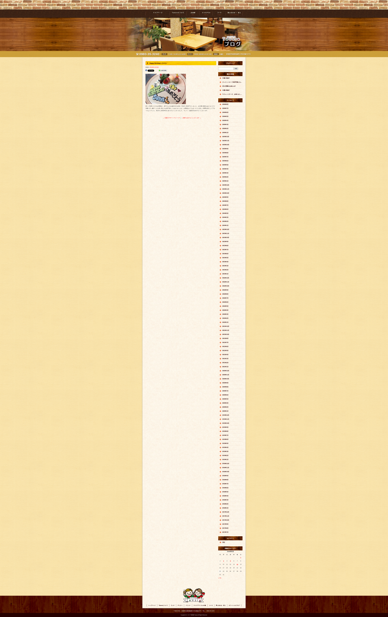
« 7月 (219, 578)
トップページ (158, 14)
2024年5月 (225, 213)
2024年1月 (225, 225)
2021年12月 (225, 326)
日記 (223, 542)
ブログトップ (230, 63)
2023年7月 (225, 249)
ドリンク (188, 605)
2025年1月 (225, 181)
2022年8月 (225, 294)
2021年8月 (225, 338)
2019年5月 (225, 443)
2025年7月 (225, 157)
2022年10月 (225, 286)
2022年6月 (225, 302)
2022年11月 (225, 282)
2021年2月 (225, 362)
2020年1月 (225, 411)
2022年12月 (225, 278)
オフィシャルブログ (234, 605)
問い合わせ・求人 (234, 14)
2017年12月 (225, 512)
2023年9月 (225, 241)
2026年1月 (225, 132)
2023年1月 (225, 274)
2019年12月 (225, 415)
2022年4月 (225, 310)
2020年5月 (225, 399)
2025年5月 (225, 165)
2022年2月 (225, 318)
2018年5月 (225, 492)
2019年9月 (225, 427)
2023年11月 (225, 233)
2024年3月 (225, 217)
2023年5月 (225, 257)
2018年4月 (225, 496)
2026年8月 (225, 104)
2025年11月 (225, 140)
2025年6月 (225, 161)
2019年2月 (225, 455)
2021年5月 (225, 350)
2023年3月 (225, 266)
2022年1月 (225, 322)
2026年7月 (225, 108)
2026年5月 (225, 116)
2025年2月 (225, 177)
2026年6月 (225, 112)
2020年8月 (225, 387)
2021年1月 (225, 366)
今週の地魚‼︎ (226, 78)
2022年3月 (225, 314)
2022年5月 (225, 306)
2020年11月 (225, 375)
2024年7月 (225, 205)
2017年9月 (225, 524)
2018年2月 (225, 504)
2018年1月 (225, 508)
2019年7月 (225, 435)
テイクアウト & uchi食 (205, 14)
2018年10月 (225, 471)
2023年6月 (225, 253)
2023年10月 (225, 237)
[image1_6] (166, 103)
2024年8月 (225, 201)
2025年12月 (225, 136)
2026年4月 (225, 120)
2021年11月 (225, 330)
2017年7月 (225, 532)
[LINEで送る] (162, 70)
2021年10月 (225, 334)
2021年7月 (225, 342)
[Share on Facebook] (146, 70)
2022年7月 (225, 298)
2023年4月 (225, 261)
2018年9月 (225, 475)
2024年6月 (225, 209)
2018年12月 (225, 463)
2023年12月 (225, 229)
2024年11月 (225, 189)
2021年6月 (225, 346)
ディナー (180, 605)
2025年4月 (225, 169)
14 (237, 564)
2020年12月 (225, 370)
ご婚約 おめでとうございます (191, 118)
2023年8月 (225, 245)
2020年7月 (225, 391)
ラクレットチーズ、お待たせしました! (232, 94)
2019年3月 (225, 451)
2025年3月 (225, 173)
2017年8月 (225, 528)
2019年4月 (225, 447)
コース (219, 14)
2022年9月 (225, 290)
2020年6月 (225, 395)
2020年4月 (225, 403)
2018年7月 (225, 483)
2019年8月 (225, 431)
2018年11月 (225, 467)
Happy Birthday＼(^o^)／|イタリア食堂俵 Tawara (231, 1)
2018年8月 (225, 479)
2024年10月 (225, 193)
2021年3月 (225, 358)
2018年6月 (225, 488)
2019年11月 (225, 419)
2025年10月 (225, 144)
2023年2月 (225, 270)
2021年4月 (225, 354)
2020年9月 (225, 383)
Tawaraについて (178, 14)
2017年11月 (225, 516)
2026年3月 (225, 124)
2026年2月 (225, 128)
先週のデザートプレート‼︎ (171, 118)
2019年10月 (225, 423)
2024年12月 (225, 185)
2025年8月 (225, 152)
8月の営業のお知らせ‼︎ (229, 86)
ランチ (172, 605)
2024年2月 (225, 221)
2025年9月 (225, 148)
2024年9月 (225, 197)
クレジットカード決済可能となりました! (232, 82)
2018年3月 (225, 500)
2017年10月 (225, 520)
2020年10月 (225, 379)
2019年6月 (225, 439)
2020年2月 (225, 407)
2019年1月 (225, 459)
